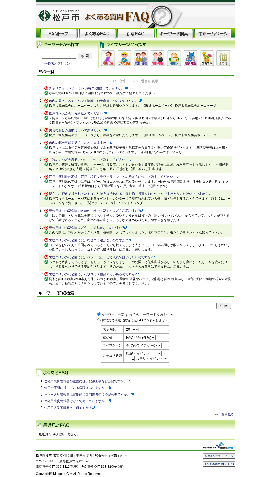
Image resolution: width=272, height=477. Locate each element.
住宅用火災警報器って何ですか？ (68, 408)
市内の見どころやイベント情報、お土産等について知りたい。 (94, 101)
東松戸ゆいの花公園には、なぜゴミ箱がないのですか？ (89, 240)
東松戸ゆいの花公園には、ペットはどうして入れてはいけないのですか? (101, 257)
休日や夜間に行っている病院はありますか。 (76, 388)
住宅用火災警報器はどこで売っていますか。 (76, 401)
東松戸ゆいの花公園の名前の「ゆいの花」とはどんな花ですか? (94, 211)
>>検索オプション (57, 63)
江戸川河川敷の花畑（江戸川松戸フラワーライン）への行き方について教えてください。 (112, 177)
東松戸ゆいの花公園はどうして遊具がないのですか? (86, 228)
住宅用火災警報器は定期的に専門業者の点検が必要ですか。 (87, 394)
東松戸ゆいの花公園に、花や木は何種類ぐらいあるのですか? (93, 274)
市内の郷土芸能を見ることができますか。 (79, 143)
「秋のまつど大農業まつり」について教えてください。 (89, 160)
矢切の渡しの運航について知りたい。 (76, 130)
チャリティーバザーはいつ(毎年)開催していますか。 (87, 88)
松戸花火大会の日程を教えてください (76, 113)
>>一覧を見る (224, 414)
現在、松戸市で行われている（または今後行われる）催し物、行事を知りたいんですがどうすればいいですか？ (128, 194)
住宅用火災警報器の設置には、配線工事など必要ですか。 (86, 381)
